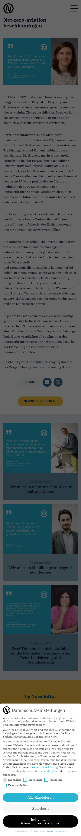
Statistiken (35, 779)
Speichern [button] (40, 808)
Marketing (56, 779)
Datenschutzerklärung (44, 767)
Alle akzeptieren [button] (41, 797)
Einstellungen (48, 771)
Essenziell (14, 779)
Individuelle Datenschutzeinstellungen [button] (40, 821)
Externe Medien (18, 785)
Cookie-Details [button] (22, 831)
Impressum (60, 831)
